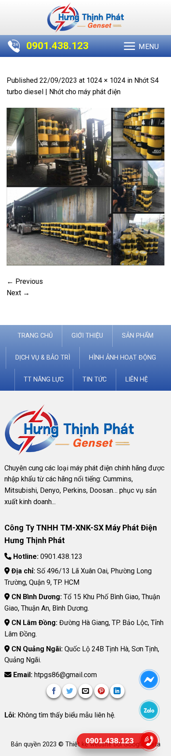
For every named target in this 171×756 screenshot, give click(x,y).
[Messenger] (149, 679)
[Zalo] (149, 710)
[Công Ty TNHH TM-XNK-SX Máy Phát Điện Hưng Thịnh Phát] (85, 17)
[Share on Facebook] (53, 691)
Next (18, 293)
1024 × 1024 (105, 80)
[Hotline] (149, 741)
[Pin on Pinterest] (101, 691)
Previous (25, 281)
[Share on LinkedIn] (117, 691)
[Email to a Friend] (85, 691)
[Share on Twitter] (69, 691)
